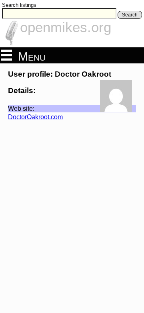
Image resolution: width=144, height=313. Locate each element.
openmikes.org (65, 27)
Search (130, 15)
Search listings (19, 5)
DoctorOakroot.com (35, 117)
